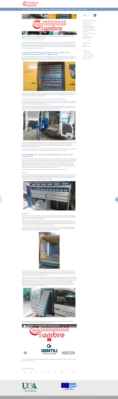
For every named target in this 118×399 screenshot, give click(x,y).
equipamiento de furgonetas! (28, 360)
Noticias (29, 39)
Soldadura (85, 58)
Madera (88, 56)
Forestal (85, 56)
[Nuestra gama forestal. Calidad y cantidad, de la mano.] (1, 199)
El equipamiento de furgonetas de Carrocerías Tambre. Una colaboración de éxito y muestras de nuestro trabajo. (89, 27)
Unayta (49, 397)
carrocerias (42, 39)
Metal (92, 56)
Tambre (89, 58)
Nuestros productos (34, 39)
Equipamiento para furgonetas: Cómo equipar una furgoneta (88, 23)
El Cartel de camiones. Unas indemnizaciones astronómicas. (87, 37)
